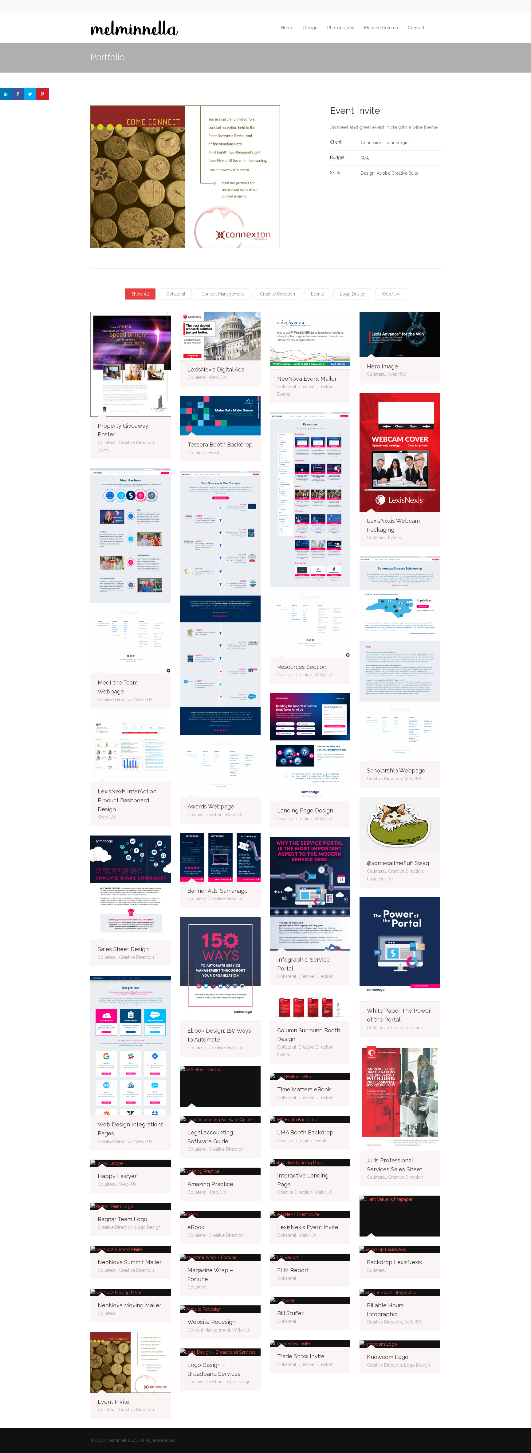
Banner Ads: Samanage (217, 890)
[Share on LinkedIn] (6, 94)
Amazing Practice (210, 1184)
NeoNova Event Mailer (307, 378)
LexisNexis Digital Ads (215, 369)
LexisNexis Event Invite (307, 1227)
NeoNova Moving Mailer (129, 1305)
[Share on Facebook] (18, 94)
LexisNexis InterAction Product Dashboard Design (127, 800)
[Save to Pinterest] (43, 94)
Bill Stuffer (290, 1313)
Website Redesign (211, 1322)
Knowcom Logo (387, 1357)
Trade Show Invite (300, 1356)
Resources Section (301, 667)
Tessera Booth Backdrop (220, 444)
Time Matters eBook (304, 1089)
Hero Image (382, 366)
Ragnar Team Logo (122, 1219)
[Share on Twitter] (31, 94)
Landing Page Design (305, 810)
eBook (195, 1227)
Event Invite (113, 1402)
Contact (416, 27)
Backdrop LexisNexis (394, 1262)
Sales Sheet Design (123, 949)
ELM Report (293, 1270)
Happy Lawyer (117, 1176)
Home (287, 27)
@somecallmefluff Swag (398, 863)
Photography (340, 27)
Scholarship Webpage (396, 770)
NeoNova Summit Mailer (130, 1262)
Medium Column (381, 27)
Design (310, 27)
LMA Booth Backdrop (305, 1132)
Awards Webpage (210, 806)
